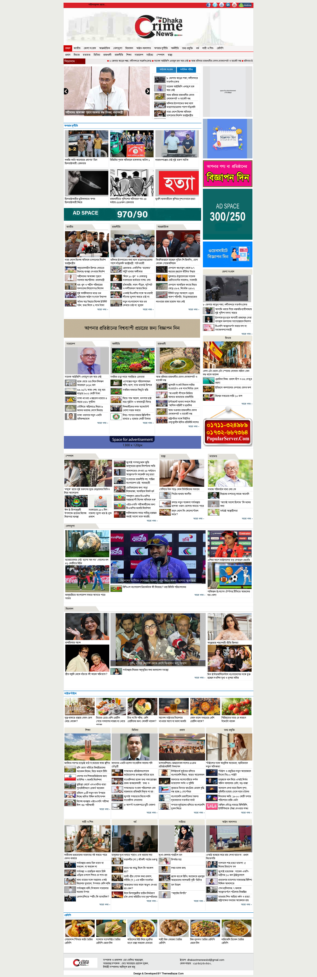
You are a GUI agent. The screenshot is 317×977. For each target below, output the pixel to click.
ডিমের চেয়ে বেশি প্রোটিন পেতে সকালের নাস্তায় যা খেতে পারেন (110, 721)
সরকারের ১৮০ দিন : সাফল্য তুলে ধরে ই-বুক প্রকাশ (100, 513)
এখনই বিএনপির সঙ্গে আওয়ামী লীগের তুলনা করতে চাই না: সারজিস (131, 297)
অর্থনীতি (175, 48)
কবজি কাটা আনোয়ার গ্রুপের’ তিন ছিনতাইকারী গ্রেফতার (81, 161)
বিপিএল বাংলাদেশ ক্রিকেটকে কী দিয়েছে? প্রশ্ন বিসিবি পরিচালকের (154, 587)
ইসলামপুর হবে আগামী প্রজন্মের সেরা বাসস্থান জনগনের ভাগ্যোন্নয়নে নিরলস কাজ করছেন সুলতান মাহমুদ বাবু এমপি (227, 321)
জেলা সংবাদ (90, 48)
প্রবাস (67, 54)
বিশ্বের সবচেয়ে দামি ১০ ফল (228, 396)
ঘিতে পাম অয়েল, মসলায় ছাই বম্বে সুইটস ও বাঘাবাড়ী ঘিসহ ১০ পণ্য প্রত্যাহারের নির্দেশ (131, 402)
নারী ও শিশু (207, 48)
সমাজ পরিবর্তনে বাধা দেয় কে (222, 489)
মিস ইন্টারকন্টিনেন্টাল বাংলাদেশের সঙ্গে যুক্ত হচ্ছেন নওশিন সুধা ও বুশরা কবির (229, 676)
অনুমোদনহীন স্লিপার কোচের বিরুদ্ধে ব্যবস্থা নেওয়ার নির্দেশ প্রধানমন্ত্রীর (85, 271)
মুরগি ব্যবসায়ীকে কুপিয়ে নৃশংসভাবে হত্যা (175, 199)
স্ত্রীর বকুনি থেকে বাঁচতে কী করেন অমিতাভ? (86, 674)
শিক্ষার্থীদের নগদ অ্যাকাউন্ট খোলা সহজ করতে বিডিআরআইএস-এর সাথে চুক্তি (129, 410)
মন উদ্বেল (176, 884)
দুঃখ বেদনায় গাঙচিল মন (170, 855)
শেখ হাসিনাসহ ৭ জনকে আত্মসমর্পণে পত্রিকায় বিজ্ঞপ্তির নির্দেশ (226, 892)
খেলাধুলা (117, 48)
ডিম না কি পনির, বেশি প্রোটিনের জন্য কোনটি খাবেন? (141, 719)
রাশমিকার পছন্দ (73, 642)
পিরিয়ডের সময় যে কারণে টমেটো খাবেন (234, 719)
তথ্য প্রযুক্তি (187, 48)
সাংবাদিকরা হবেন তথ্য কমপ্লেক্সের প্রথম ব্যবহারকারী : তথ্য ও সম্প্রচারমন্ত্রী (134, 783)
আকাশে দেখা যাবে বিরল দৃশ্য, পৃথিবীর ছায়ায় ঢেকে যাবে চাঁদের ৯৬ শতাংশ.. (227, 791)
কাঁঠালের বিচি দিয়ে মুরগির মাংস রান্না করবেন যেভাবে (140, 941)
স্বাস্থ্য (170, 54)
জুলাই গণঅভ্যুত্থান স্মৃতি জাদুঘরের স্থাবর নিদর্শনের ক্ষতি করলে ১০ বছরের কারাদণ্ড (134, 466)
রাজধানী (107, 54)
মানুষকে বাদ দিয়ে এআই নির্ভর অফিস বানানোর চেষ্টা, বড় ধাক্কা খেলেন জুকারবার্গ (227, 783)
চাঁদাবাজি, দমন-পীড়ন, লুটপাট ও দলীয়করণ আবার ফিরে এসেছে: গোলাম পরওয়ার (131, 288)
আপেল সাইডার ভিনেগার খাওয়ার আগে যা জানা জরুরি (172, 719)
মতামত (86, 54)
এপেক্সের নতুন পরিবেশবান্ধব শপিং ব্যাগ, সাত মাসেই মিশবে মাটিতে (131, 385)
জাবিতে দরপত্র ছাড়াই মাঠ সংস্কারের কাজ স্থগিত (87, 763)
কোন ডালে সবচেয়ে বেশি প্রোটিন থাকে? (202, 719)
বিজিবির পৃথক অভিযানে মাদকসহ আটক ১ (130, 160)
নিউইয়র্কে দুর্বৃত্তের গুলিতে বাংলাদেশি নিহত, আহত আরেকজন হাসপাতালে (181, 775)
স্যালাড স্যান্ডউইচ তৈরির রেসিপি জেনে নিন (108, 941)
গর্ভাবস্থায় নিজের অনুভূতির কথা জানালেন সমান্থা (145, 670)
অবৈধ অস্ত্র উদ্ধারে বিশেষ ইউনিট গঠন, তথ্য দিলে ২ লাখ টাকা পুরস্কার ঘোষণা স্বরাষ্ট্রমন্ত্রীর (86, 305)
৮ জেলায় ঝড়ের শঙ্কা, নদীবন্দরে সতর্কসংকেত (93, 60)
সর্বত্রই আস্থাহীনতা (229, 510)
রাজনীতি (119, 54)
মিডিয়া (97, 54)
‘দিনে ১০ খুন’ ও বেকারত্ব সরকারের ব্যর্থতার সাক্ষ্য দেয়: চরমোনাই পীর (130, 280)
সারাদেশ (139, 54)
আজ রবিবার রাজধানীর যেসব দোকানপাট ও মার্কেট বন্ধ (178, 60)
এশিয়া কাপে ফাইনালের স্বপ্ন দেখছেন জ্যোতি (229, 560)
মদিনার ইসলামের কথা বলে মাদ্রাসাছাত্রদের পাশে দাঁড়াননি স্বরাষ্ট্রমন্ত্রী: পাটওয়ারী (242, 60)
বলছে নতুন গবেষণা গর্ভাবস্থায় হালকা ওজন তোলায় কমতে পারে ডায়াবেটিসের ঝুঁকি (181, 506)
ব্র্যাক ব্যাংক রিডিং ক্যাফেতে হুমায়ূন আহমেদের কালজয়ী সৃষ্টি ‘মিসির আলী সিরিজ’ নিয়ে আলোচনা (182, 880)
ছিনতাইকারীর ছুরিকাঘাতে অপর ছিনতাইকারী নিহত (80, 200)
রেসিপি (220, 48)
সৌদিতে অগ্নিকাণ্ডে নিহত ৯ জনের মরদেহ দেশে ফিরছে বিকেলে (84, 410)
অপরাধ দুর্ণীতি (161, 48)
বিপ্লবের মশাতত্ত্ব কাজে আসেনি (234, 494)
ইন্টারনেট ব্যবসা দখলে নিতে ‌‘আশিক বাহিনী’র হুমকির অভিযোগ (176, 405)
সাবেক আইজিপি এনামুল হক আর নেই (134, 60)
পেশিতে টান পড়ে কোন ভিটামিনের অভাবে (179, 489)
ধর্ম (197, 48)
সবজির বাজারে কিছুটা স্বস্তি (135, 390)
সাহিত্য (149, 54)
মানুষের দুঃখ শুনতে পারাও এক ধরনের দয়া (132, 855)
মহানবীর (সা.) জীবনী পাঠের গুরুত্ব (140, 859)
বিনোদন (129, 48)
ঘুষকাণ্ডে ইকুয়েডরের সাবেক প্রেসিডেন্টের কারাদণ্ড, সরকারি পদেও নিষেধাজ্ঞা (176, 280)
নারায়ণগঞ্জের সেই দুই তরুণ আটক (171, 160)
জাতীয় (77, 48)
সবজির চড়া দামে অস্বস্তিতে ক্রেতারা (127, 376)
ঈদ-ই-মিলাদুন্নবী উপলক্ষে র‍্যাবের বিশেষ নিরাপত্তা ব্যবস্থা (75, 513)
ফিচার (77, 54)
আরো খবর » (102, 309)
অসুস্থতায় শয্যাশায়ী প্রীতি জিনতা (223, 642)
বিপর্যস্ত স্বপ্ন (176, 859)
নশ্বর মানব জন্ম (178, 868)
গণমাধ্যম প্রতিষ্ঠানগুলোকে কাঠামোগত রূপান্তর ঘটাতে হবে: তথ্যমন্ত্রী (133, 775)
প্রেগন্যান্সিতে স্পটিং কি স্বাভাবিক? (93, 896)
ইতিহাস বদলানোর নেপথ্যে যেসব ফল (233, 387)
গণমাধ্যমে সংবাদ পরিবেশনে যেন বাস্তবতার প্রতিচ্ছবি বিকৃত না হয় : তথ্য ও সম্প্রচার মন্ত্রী (134, 791)
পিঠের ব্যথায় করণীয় (181, 494)
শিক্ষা (128, 54)
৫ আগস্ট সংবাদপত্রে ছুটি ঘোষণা (139, 805)
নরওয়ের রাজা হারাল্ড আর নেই (170, 301)
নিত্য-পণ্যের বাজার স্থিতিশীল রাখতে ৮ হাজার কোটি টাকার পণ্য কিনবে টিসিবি (130, 418)
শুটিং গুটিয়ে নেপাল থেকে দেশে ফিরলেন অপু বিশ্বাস (158, 663)
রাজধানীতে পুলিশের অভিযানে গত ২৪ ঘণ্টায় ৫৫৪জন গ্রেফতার (128, 200)
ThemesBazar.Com (172, 973)
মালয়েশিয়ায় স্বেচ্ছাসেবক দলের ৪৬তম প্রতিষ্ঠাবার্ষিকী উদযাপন (177, 764)
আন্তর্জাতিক (104, 48)
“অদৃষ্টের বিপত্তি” (179, 893)
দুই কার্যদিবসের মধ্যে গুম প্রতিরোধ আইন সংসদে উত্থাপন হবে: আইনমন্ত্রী (85, 297)
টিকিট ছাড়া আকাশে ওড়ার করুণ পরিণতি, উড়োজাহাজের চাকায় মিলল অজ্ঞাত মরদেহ (176, 297)
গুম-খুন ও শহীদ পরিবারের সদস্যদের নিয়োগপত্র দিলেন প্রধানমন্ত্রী (84, 288)
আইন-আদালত (143, 48)
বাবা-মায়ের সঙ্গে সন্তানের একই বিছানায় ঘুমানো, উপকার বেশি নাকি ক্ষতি (87, 883)
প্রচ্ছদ (67, 48)
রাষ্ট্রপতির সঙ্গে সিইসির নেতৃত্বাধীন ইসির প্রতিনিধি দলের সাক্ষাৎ (177, 422)
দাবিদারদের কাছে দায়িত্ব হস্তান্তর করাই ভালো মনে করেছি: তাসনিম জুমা (135, 516)
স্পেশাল (160, 54)
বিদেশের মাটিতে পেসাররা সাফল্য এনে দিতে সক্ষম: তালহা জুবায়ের (158, 580)
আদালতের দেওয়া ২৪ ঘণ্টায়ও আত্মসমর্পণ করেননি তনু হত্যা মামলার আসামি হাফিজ (135, 474)
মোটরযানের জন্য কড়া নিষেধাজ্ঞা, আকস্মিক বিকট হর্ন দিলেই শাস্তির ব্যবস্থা (134, 491)
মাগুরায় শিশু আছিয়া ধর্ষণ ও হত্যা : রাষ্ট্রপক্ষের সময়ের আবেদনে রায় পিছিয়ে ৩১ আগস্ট (228, 900)
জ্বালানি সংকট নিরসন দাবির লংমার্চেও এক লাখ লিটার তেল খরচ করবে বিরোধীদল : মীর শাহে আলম (177, 388)
